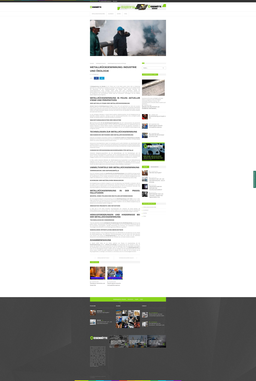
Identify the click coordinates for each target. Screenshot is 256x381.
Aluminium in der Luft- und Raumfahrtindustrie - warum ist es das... (157, 180)
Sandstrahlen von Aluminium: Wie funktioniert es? (136, 342)
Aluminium (110, 13)
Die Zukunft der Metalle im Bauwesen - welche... (118, 342)
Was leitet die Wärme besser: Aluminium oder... (156, 135)
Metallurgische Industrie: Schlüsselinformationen (114, 284)
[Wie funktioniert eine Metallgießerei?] (141, 7)
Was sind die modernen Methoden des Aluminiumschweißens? (155, 188)
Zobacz (123, 344)
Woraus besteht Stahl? (103, 258)
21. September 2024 (94, 74)
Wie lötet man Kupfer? (155, 172)
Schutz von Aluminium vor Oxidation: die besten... (151, 107)
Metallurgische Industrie (98, 13)
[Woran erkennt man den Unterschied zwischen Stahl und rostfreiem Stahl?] (153, 151)
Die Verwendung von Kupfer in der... (157, 117)
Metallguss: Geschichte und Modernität (97, 284)
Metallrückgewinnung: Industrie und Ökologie (113, 69)
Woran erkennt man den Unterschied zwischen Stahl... (157, 314)
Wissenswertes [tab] (154, 166)
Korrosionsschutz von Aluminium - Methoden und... (157, 324)
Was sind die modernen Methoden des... (114, 1)
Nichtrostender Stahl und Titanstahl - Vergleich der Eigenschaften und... (156, 195)
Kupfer (119, 13)
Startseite (92, 63)
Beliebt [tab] (145, 166)
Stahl (125, 13)
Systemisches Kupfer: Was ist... (127, 258)
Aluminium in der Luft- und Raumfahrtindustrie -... (104, 322)
